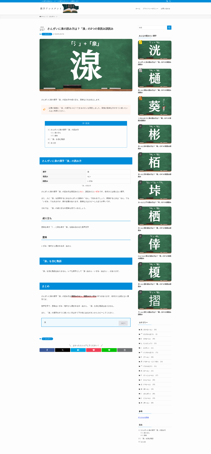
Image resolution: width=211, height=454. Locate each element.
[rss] (167, 1)
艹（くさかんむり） (149, 352)
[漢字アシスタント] (59, 8)
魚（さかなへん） (148, 329)
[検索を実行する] (169, 28)
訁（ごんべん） (148, 398)
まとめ (53, 143)
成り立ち (58, 133)
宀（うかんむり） (148, 366)
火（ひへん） (147, 371)
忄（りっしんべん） (149, 375)
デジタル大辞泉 (143, 417)
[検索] (170, 1)
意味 (56, 136)
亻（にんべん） (148, 380)
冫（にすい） (147, 348)
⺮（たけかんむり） (149, 334)
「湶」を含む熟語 (58, 139)
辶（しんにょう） (148, 343)
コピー (123, 323)
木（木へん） (147, 403)
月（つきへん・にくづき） (152, 361)
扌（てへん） (147, 357)
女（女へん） (147, 389)
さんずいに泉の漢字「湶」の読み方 (65, 130)
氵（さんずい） (47, 34)
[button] (47, 350)
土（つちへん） (148, 384)
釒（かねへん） (148, 339)
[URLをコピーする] (124, 350)
